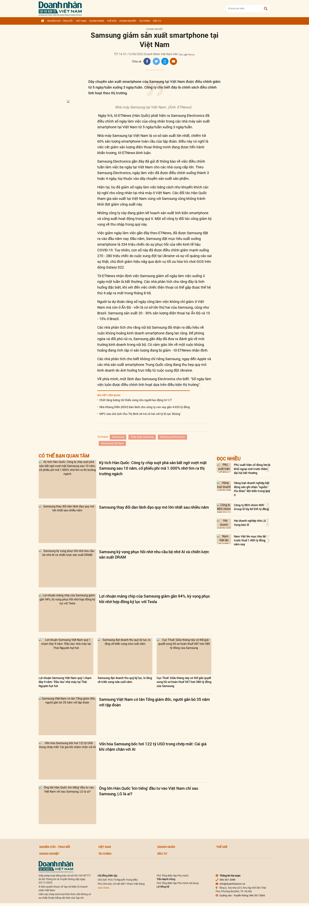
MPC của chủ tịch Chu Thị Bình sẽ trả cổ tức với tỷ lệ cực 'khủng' (140, 414)
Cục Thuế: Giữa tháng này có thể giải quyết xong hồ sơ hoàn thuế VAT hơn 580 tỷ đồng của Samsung (184, 682)
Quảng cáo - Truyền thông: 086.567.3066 (242, 895)
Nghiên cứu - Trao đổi (60, 21)
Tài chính (144, 21)
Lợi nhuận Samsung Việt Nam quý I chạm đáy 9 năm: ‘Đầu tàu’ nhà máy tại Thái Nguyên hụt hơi (65, 682)
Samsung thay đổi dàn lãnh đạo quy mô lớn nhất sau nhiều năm (154, 507)
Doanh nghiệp (127, 21)
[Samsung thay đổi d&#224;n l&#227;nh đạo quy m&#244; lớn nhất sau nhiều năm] (67, 524)
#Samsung (118, 436)
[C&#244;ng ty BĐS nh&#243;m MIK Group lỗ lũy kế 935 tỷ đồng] (224, 508)
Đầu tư (157, 21)
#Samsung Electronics (172, 436)
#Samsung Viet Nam (112, 443)
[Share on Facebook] (147, 61)
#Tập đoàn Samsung (142, 436)
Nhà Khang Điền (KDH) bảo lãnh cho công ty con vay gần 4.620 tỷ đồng (144, 407)
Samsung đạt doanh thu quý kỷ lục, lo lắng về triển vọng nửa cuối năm (125, 680)
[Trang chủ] (43, 21)
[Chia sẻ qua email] (173, 61)
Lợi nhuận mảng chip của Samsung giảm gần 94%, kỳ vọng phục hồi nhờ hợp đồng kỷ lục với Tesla (154, 598)
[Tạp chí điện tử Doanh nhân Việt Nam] (60, 8)
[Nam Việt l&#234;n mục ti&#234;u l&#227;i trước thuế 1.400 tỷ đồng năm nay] (224, 539)
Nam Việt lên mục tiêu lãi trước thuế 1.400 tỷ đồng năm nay (250, 540)
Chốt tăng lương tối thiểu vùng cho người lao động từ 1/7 (135, 400)
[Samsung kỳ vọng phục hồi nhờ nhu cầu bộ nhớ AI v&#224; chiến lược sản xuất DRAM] (67, 568)
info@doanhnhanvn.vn (232, 883)
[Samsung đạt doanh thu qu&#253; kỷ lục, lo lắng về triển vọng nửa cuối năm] (125, 656)
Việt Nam (81, 21)
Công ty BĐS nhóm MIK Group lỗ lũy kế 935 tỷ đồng (251, 507)
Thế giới (111, 21)
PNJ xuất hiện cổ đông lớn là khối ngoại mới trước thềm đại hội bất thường (252, 469)
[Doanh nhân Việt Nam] (56, 866)
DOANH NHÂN (96, 21)
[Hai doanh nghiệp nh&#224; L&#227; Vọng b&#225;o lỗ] (224, 523)
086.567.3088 (227, 879)
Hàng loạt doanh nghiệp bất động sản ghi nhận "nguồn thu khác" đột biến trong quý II (252, 489)
